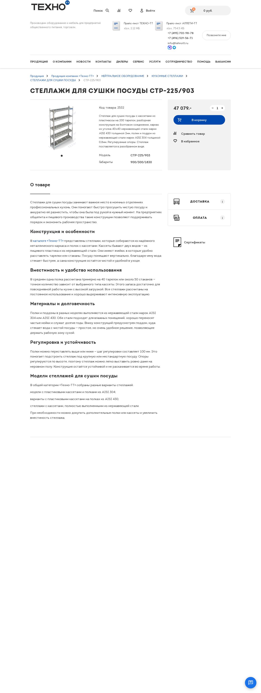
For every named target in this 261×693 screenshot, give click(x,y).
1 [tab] (62, 156)
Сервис (138, 61)
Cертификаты (194, 242)
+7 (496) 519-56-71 (180, 38)
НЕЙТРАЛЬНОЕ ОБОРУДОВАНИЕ (122, 76)
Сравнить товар (193, 134)
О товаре (40, 185)
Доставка (206, 201)
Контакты (103, 61)
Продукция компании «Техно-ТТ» (72, 76)
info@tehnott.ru (178, 43)
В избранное (190, 141)
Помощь (203, 61)
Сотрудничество (178, 61)
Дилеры (122, 61)
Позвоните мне (216, 35)
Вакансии (223, 61)
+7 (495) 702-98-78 (181, 33)
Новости (83, 61)
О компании (62, 61)
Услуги (154, 61)
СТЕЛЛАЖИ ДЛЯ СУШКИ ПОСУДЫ (53, 80)
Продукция (39, 61)
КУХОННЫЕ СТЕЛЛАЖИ (167, 76)
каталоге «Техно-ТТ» (48, 241)
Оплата (208, 218)
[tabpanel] (61, 128)
